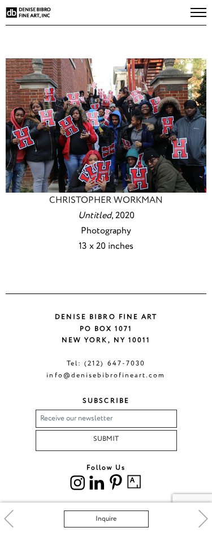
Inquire (106, 519)
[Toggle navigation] (198, 12)
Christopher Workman (106, 200)
